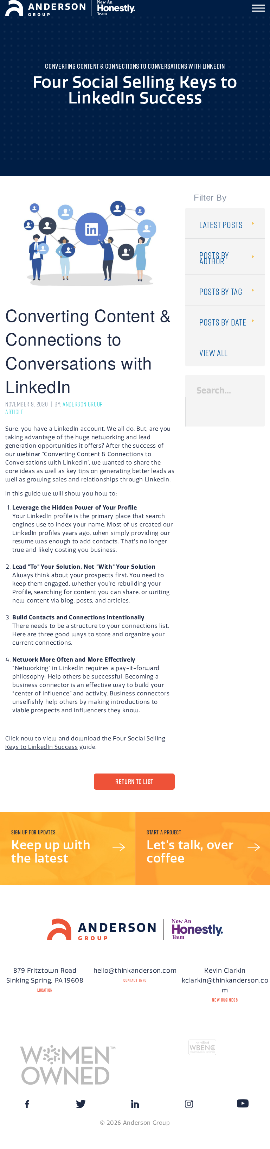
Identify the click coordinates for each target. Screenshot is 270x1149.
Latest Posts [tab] (221, 224)
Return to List (134, 782)
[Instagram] (189, 1106)
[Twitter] (81, 1106)
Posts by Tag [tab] (221, 291)
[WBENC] (202, 1046)
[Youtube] (243, 1102)
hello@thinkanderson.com (135, 970)
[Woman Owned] (67, 1063)
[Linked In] (135, 1106)
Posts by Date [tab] (222, 322)
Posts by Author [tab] (214, 258)
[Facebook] (27, 1106)
